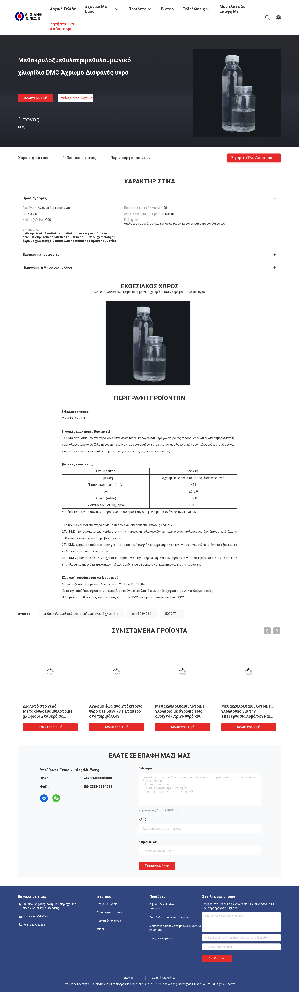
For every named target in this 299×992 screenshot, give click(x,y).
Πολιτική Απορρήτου (163, 977)
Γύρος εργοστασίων (109, 912)
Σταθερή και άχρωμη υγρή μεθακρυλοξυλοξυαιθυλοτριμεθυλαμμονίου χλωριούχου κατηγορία (130, 711)
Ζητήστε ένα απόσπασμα (254, 157)
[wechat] (56, 798)
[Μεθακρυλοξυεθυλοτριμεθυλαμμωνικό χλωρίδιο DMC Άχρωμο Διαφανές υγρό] (237, 92)
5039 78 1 (172, 614)
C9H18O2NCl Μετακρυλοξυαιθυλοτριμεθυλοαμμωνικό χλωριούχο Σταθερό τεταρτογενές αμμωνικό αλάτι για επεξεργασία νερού (259, 716)
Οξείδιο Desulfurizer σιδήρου (162, 906)
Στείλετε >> (217, 958)
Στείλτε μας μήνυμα (76, 98)
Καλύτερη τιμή (35, 98)
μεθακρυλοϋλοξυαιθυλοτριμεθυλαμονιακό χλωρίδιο (81, 614)
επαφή (101, 929)
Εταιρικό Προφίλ (107, 904)
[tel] (68, 798)
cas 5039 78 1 (141, 614)
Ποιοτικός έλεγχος (109, 920)
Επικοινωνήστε (157, 866)
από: (143, 819)
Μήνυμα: (146, 768)
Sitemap (128, 977)
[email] (44, 798)
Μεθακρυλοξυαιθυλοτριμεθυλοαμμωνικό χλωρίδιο (167, 928)
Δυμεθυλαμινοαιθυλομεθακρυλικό (167, 917)
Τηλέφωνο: (148, 842)
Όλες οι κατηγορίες (162, 938)
